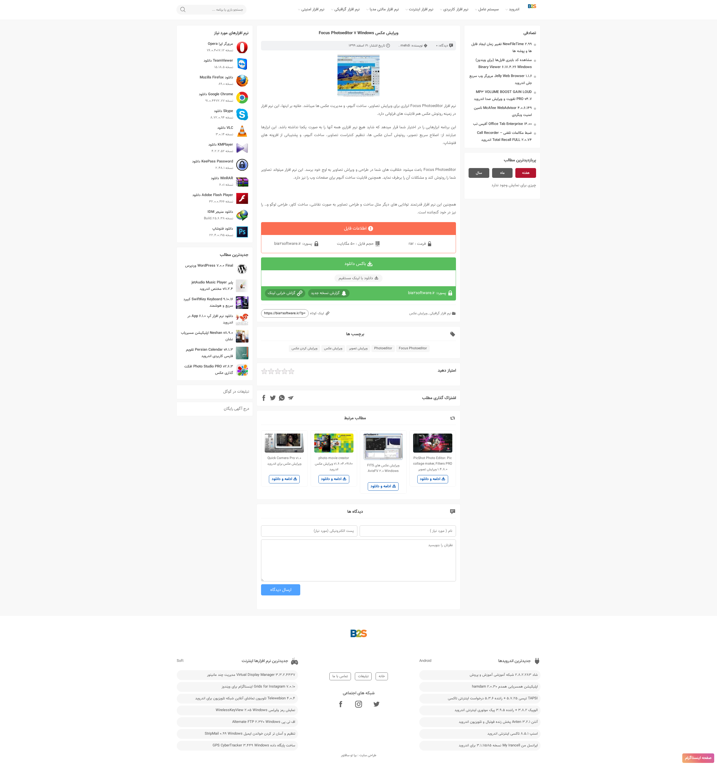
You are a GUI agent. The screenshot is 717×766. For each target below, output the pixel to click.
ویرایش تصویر (358, 348)
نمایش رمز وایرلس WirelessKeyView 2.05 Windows (255, 710)
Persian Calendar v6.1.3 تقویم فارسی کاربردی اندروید (209, 353)
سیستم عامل (488, 9)
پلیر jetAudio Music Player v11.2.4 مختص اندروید (212, 286)
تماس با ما (340, 676)
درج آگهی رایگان (236, 409)
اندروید (514, 9)
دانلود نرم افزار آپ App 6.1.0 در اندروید (210, 319)
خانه (382, 676)
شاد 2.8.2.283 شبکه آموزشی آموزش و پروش (504, 675)
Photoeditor (383, 348)
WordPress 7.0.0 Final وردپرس (209, 266)
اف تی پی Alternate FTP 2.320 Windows (263, 722)
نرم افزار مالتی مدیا (384, 9)
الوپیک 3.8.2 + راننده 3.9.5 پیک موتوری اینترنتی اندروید (496, 710)
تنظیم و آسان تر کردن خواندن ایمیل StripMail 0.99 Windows (250, 734)
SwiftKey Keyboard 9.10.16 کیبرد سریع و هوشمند (208, 303)
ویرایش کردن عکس (304, 348)
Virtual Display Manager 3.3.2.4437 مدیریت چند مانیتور (251, 675)
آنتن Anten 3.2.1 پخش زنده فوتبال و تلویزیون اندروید (498, 722)
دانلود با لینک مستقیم (356, 278)
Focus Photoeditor (413, 348)
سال (479, 173)
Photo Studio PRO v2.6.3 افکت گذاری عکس (208, 370)
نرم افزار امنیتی (312, 9)
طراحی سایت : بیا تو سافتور (358, 755)
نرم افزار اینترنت (421, 9)
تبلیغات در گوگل (236, 392)
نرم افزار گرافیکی (347, 9)
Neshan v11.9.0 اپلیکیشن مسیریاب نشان (207, 336)
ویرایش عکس (418, 313)
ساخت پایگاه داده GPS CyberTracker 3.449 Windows (254, 745)
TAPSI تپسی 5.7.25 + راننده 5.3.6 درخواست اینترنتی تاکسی (493, 698)
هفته (526, 173)
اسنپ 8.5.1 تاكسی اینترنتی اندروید (512, 734)
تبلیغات (363, 676)
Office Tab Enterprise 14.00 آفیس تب (502, 124)
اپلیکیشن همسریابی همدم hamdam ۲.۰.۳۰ (505, 687)
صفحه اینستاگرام (698, 758)
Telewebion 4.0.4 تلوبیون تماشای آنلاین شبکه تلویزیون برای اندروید (245, 698)
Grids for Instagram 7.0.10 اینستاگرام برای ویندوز (258, 687)
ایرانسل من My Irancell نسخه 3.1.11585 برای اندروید (498, 745)
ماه (502, 173)
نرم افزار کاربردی (455, 9)
